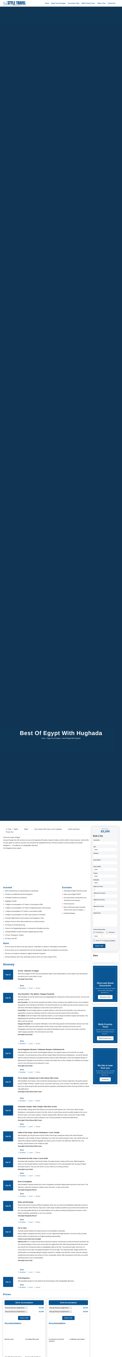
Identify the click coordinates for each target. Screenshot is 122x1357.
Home (47, 3)
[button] (118, 3)
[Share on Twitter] (97, 959)
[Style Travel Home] (14, 3)
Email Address (97, 860)
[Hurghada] (24, 868)
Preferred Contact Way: (99, 929)
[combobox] (105, 850)
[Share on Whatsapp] (101, 959)
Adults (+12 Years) (98, 886)
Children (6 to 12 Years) (99, 893)
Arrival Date (96, 840)
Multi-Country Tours (88, 3)
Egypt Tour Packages (58, 3)
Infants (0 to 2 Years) (98, 906)
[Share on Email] (108, 959)
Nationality (96, 880)
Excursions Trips (73, 3)
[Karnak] (58, 859)
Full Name (96, 853)
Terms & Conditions (109, 940)
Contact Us (111, 3)
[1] (58, 876)
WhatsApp (112, 932)
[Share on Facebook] (93, 959)
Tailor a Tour (101, 3)
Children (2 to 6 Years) (99, 899)
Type (94, 846)
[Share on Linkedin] (104, 959)
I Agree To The (105, 940)
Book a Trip (24, 1318)
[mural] (79, 876)
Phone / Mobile (97, 866)
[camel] (79, 859)
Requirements (97, 913)
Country (95, 873)
